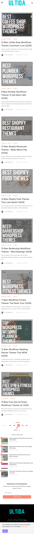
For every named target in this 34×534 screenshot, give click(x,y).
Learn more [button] (24, 526)
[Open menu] (2, 2)
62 (23, 425)
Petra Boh (9, 54)
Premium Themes (6, 39)
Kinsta (25, 520)
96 (17, 428)
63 (27, 425)
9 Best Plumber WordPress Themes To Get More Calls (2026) (13, 95)
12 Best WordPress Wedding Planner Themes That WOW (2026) (14, 352)
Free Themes (5, 398)
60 (14, 425)
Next (16, 430)
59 (10, 425)
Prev (18, 422)
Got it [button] (5, 531)
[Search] (32, 3)
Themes (15, 39)
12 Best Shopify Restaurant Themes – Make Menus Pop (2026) (14, 149)
